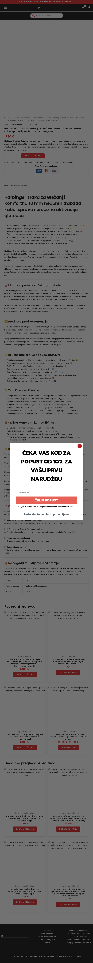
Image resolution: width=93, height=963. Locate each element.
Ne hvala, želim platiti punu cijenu (46, 514)
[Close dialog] (80, 446)
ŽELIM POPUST (46, 500)
